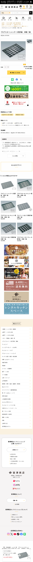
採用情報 (29, 548)
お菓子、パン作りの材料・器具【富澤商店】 (11, 23)
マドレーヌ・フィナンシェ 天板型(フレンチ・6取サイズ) (14, 26)
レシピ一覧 (14, 547)
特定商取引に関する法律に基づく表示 (11, 548)
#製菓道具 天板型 (19, 114)
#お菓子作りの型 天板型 (7, 114)
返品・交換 (13, 459)
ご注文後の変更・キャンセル (17, 461)
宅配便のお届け (14, 456)
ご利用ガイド (14, 514)
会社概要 (17, 504)
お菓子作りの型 (17, 24)
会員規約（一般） (15, 519)
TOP (4, 547)
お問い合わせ (13, 463)
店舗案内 (23, 548)
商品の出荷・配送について (17, 83)
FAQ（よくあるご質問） (17, 517)
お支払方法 (13, 454)
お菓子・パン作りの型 (6, 24)
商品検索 (8, 547)
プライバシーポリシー (16, 521)
